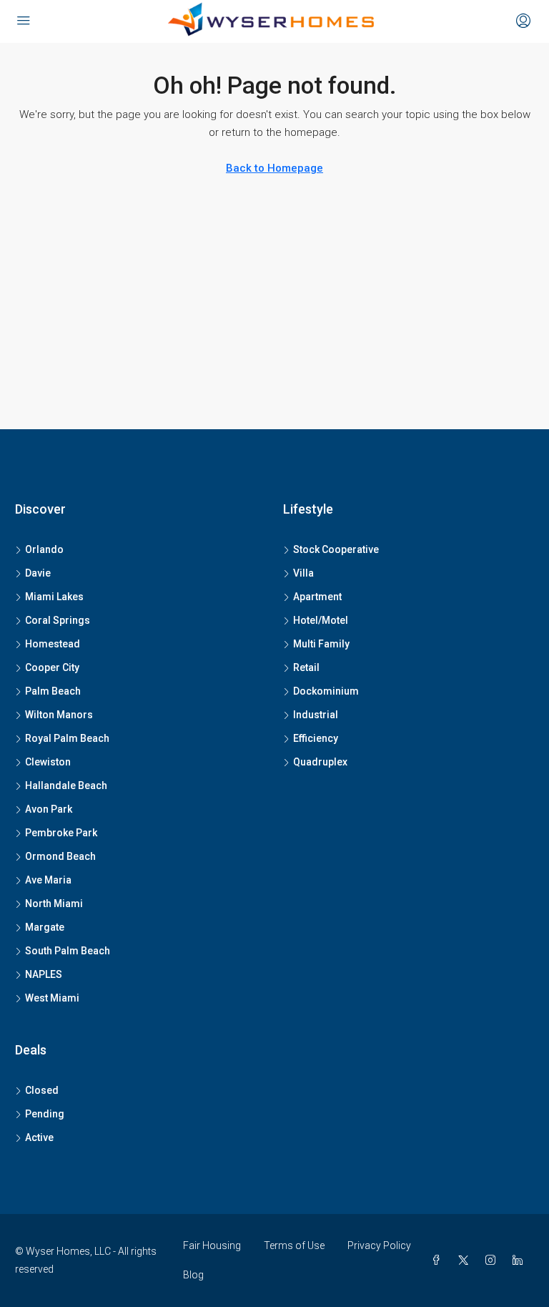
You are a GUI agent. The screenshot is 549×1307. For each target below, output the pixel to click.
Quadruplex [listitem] (320, 762)
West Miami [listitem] (52, 998)
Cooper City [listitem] (52, 667)
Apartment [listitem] (317, 596)
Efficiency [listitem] (315, 738)
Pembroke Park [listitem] (61, 832)
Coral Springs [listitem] (57, 620)
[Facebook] (439, 1260)
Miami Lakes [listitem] (54, 596)
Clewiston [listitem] (48, 762)
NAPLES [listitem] (43, 974)
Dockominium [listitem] (326, 691)
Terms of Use (294, 1245)
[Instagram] (493, 1260)
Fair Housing (212, 1245)
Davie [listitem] (38, 573)
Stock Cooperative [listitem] (336, 549)
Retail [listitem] (306, 667)
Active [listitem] (39, 1137)
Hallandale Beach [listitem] (66, 785)
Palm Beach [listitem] (53, 691)
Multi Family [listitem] (321, 644)
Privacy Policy (379, 1245)
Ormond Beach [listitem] (60, 856)
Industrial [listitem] (315, 714)
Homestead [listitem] (52, 644)
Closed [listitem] (42, 1090)
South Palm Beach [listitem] (67, 950)
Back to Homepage (274, 168)
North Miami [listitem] (54, 903)
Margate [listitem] (44, 927)
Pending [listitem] (44, 1114)
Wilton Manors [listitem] (59, 714)
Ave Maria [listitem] (48, 880)
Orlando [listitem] (44, 549)
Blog (193, 1275)
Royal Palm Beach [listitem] (67, 738)
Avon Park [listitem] (48, 809)
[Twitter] (466, 1260)
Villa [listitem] (303, 573)
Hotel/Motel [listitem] (320, 620)
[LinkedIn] (520, 1260)
